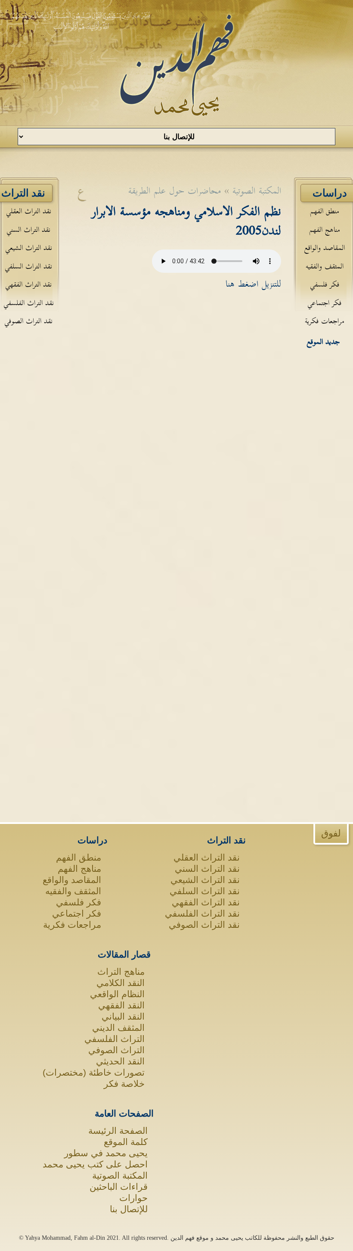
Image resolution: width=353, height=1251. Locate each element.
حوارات (133, 1198)
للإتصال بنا (129, 1209)
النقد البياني (123, 1016)
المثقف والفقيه (325, 266)
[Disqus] (177, 425)
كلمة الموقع (126, 1142)
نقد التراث (226, 840)
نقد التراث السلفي (28, 266)
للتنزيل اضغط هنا (253, 284)
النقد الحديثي (120, 1061)
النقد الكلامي (120, 983)
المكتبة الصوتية (120, 1175)
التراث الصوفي (116, 1050)
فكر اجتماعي (324, 303)
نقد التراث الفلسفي (28, 303)
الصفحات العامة (124, 1113)
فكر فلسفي (324, 285)
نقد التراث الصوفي (28, 321)
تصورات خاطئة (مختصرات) (94, 1072)
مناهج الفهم (324, 230)
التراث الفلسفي (114, 1039)
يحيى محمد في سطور (106, 1153)
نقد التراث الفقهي (28, 285)
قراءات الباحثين (119, 1187)
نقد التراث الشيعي (28, 248)
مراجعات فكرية (324, 321)
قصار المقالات (124, 954)
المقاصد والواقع (324, 248)
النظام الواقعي (117, 994)
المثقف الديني (118, 1028)
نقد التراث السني (28, 230)
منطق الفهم (324, 211)
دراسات (92, 840)
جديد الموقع (323, 342)
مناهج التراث (121, 971)
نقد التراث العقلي (28, 211)
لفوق (331, 833)
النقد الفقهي (121, 1005)
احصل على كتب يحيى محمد (95, 1164)
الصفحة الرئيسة (118, 1131)
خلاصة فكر (124, 1084)
